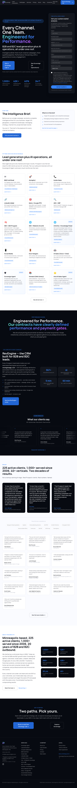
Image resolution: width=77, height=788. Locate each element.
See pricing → (22, 688)
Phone (55, 60)
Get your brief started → (12, 135)
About (39, 2)
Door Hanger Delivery (26, 775)
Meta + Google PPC (26, 770)
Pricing (34, 2)
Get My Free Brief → (61, 87)
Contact (49, 2)
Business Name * (55, 36)
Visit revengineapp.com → (28, 401)
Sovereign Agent (25, 745)
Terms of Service (64, 82)
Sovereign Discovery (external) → (66, 757)
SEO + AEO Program (26, 764)
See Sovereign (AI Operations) (36, 65)
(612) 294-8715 (55, 2)
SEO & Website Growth (26, 768)
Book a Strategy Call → (64, 754)
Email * (52, 54)
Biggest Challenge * (56, 66)
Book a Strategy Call (67, 2)
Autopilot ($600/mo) (26, 749)
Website (55, 42)
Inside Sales (24, 754)
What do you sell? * (56, 48)
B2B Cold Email (24, 751)
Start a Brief (43, 754)
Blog (44, 2)
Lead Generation (15, 2)
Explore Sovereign (57, 725)
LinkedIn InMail (24, 756)
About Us (42, 745)
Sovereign (7, 2)
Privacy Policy (56, 82)
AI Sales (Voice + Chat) (26, 758)
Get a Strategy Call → (8, 65)
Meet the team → (10, 688)
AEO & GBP (23, 762)
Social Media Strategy (26, 772)
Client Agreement (63, 749)
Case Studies (43, 747)
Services (29, 2)
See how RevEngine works (10, 401)
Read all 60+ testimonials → (38, 450)
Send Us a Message (21, 65)
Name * (52, 31)
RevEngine (22, 2)
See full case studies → (38, 615)
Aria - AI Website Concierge (28, 760)
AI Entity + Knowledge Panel (28, 766)
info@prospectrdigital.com (9, 754)
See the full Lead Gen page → (49, 128)
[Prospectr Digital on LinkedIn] (3, 764)
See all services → (38, 300)
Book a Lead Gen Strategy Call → (23, 725)
